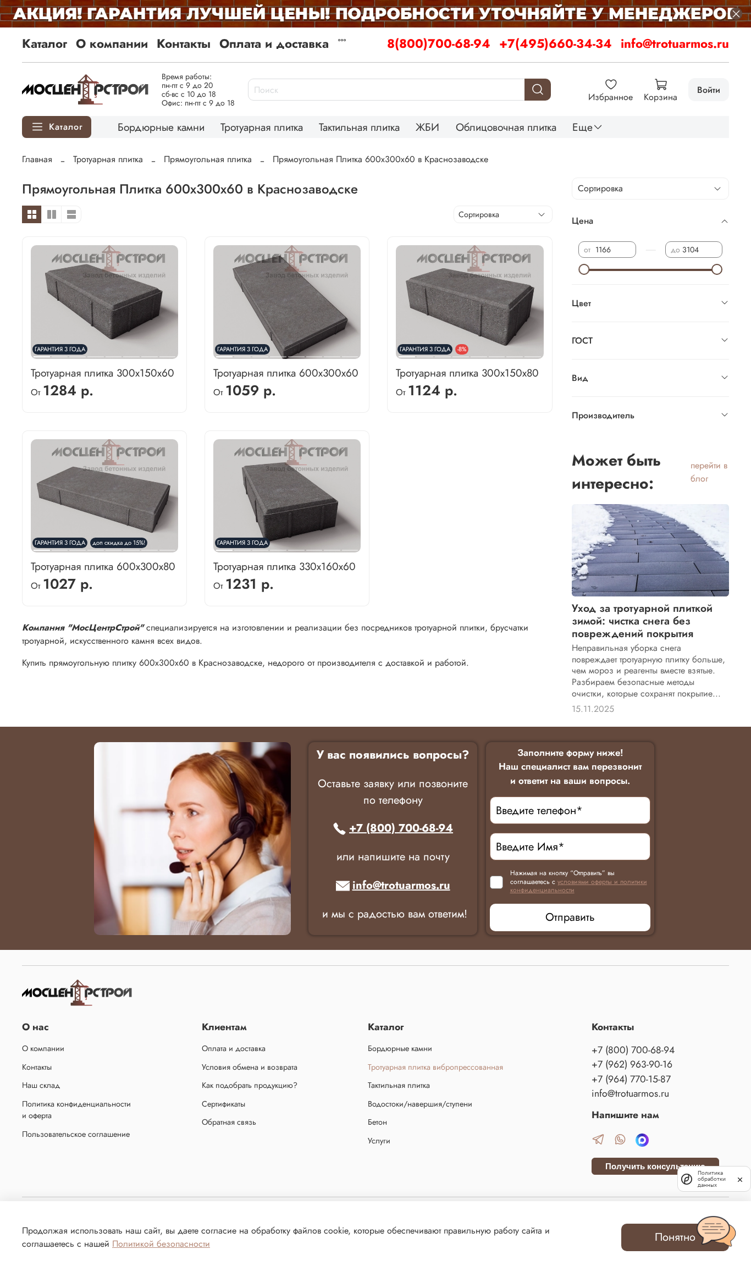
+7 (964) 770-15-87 (631, 1079)
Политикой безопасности (161, 1243)
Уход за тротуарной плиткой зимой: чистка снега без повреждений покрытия (642, 620)
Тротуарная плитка (261, 127)
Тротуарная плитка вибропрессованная (435, 1067)
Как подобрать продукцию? (249, 1085)
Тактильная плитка (359, 127)
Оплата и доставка (274, 43)
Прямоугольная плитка (208, 159)
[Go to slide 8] (167, 352)
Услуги (379, 1140)
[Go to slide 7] (149, 352)
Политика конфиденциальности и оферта (76, 1109)
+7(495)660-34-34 (555, 43)
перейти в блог (709, 472)
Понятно (675, 1237)
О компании (112, 43)
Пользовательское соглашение (76, 1134)
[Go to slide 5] (113, 352)
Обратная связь (229, 1121)
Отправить (570, 917)
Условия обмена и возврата (249, 1067)
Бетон (377, 1121)
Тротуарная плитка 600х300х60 (285, 372)
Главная (37, 159)
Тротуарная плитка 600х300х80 (103, 566)
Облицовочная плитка (506, 127)
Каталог (44, 43)
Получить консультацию (655, 1166)
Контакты (184, 43)
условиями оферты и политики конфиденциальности (578, 886)
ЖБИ (427, 127)
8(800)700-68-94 (438, 43)
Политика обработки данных (712, 1179)
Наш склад (41, 1085)
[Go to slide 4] (95, 352)
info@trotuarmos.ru (675, 43)
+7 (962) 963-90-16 (632, 1064)
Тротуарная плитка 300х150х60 (102, 372)
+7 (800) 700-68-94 (401, 828)
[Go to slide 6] (131, 352)
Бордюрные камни (161, 127)
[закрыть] (740, 1179)
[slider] (584, 269)
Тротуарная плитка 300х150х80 (467, 372)
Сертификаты (223, 1103)
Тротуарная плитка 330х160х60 (284, 566)
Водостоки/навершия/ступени (420, 1103)
